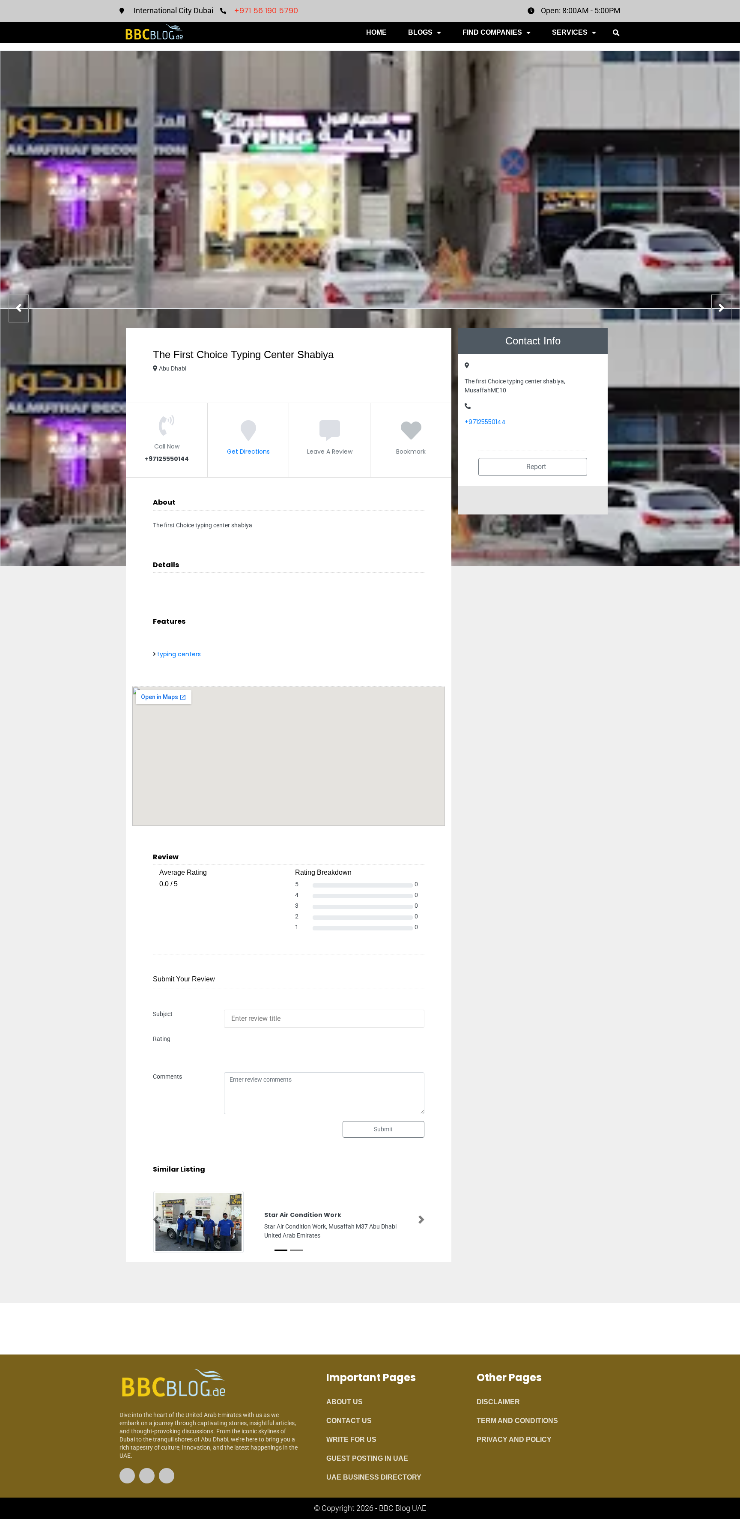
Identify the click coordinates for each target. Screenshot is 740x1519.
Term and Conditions (517, 1420)
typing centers (179, 654)
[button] (616, 33)
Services (570, 32)
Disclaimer (498, 1401)
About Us (344, 1401)
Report (535, 467)
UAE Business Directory (373, 1477)
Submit (383, 1129)
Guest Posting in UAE (367, 1458)
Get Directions (248, 451)
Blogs (420, 32)
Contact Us (349, 1420)
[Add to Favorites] (411, 437)
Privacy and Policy (514, 1439)
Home (376, 32)
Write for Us (351, 1439)
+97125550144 (485, 422)
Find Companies (492, 32)
